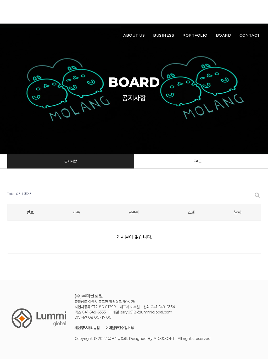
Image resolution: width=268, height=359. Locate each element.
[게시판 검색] (257, 195)
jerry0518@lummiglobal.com (146, 312)
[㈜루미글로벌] (44, 12)
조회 (192, 212)
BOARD (223, 35)
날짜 (238, 212)
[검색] (250, 12)
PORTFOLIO (195, 35)
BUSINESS (163, 35)
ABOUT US (134, 35)
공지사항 (70, 161)
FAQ (197, 161)
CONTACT (249, 35)
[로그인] (259, 12)
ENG (236, 11)
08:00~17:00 (99, 317)
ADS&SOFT (164, 338)
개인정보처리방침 (87, 328)
